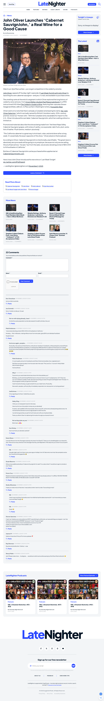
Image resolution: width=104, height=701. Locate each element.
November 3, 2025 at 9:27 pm (24, 485)
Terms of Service (67, 670)
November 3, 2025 (36, 166)
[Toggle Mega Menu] (4, 4)
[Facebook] (41, 648)
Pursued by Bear (56, 107)
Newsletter (92, 4)
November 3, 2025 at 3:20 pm (35, 420)
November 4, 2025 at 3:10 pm (19, 495)
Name (8, 273)
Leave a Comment (36, 173)
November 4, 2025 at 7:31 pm (19, 533)
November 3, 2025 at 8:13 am (23, 328)
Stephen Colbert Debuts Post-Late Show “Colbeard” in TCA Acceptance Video (14, 236)
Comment (9, 257)
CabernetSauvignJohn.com (13, 154)
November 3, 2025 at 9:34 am (30, 358)
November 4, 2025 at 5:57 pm (37, 318)
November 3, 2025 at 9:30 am (34, 343)
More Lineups (87, 32)
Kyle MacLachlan (48, 186)
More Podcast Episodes (87, 575)
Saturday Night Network (16, 609)
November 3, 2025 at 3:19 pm (24, 372)
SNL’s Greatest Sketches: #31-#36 (19, 605)
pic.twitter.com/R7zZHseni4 (14, 162)
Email (40, 273)
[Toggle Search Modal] (99, 4)
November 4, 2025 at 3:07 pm (19, 449)
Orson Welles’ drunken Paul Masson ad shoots (42, 102)
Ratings (80, 75)
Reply (10, 303)
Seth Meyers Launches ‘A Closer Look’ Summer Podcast (58, 235)
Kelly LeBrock (36, 186)
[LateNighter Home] (52, 4)
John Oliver (7, 93)
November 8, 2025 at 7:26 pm (24, 428)
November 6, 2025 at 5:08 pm (21, 553)
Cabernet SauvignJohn (13, 186)
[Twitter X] (46, 648)
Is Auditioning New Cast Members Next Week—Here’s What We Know (15, 215)
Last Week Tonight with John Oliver (54, 93)
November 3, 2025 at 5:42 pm (23, 461)
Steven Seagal (34, 189)
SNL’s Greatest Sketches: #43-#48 (82, 605)
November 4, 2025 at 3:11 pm (19, 506)
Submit (73, 666)
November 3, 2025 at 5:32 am (23, 298)
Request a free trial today (54, 685)
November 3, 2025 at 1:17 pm (21, 438)
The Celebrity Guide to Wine (31, 104)
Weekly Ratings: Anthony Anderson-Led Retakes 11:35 (37, 215)
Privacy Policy (58, 670)
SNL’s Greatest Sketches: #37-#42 (50, 605)
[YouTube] (63, 648)
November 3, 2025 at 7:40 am (21, 308)
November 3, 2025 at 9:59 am (24, 391)
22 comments (23, 35)
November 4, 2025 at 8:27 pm (22, 543)
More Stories (88, 155)
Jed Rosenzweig (9, 33)
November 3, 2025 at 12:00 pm (27, 401)
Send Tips (11, 4)
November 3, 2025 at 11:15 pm (24, 516)
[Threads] (57, 648)
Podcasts (11, 601)
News (9, 15)
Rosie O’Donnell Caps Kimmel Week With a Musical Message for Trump (57, 215)
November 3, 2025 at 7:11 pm (20, 473)
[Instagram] (52, 648)
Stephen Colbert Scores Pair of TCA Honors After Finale (36, 235)
